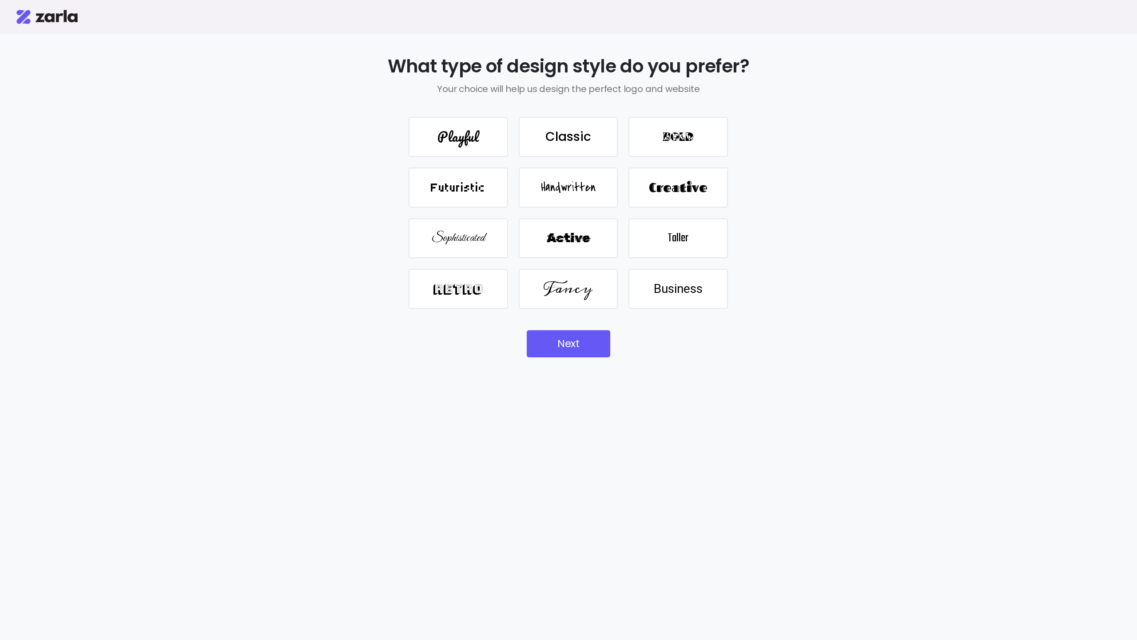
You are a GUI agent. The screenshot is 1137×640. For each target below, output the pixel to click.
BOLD (678, 136)
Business (678, 288)
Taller (678, 238)
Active (568, 238)
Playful (458, 137)
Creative (678, 187)
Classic (568, 136)
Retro (458, 288)
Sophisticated (458, 238)
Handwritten (568, 187)
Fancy (568, 289)
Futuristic (458, 187)
